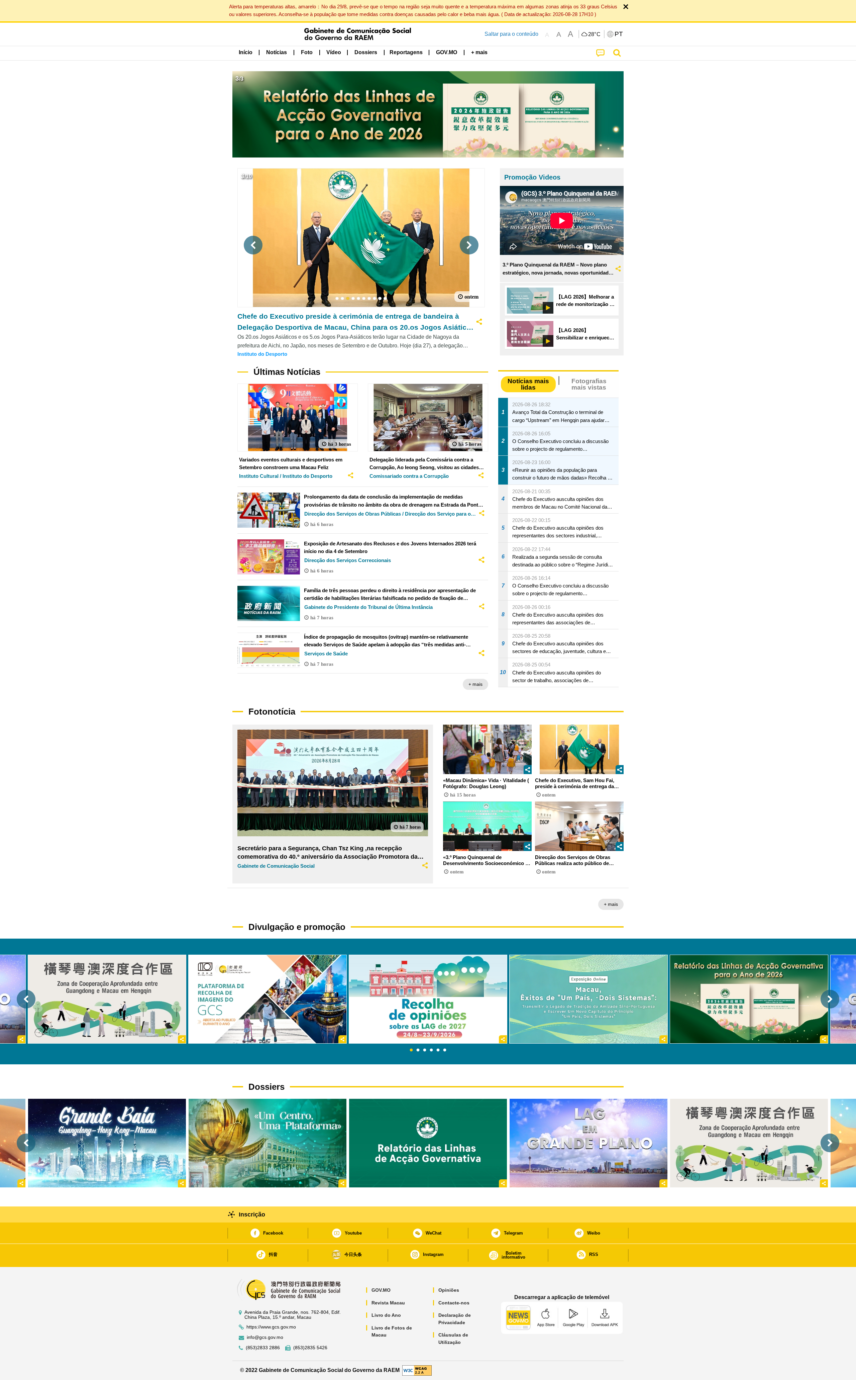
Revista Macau (388, 1302)
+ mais (475, 684)
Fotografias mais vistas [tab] (589, 384)
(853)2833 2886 (263, 1347)
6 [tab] (444, 1050)
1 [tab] (411, 1050)
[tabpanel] (428, 999)
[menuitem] (276, 52)
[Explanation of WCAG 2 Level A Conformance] (417, 1370)
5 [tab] (438, 1050)
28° (594, 34)
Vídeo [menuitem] (333, 52)
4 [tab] (431, 1050)
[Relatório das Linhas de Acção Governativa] (428, 1142)
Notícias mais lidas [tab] (528, 384)
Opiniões (448, 1290)
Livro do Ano (386, 1315)
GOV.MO (381, 1290)
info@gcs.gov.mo (265, 1337)
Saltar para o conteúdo (511, 34)
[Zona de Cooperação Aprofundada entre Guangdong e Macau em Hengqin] (749, 1142)
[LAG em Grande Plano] (588, 1142)
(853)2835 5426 (310, 1347)
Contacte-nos (453, 1302)
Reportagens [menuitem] (406, 52)
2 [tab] (418, 1050)
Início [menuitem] (245, 52)
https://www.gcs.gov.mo (271, 1327)
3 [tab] (424, 1050)
